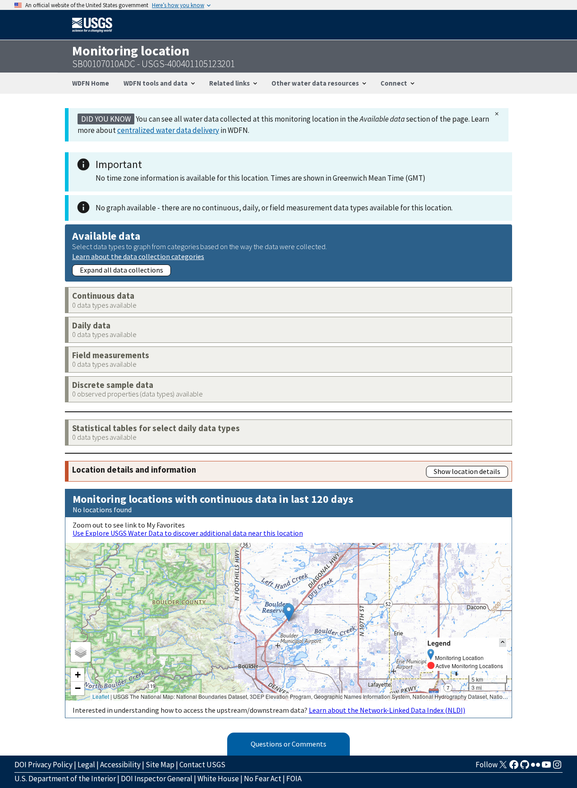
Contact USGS (202, 765)
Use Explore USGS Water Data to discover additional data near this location (188, 532)
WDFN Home (90, 83)
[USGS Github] (524, 767)
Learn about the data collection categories (138, 256)
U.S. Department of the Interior (65, 778)
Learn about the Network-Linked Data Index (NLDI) (387, 710)
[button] (288, 612)
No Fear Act (262, 778)
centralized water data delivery (168, 130)
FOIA (294, 778)
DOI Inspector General (156, 778)
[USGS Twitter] (503, 767)
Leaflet (100, 696)
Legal (86, 765)
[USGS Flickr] (535, 767)
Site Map (160, 765)
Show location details (467, 471)
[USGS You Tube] (546, 767)
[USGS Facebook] (513, 767)
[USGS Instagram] (557, 767)
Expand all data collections (121, 269)
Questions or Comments (288, 743)
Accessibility (120, 765)
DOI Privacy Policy (43, 765)
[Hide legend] (502, 642)
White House (218, 778)
